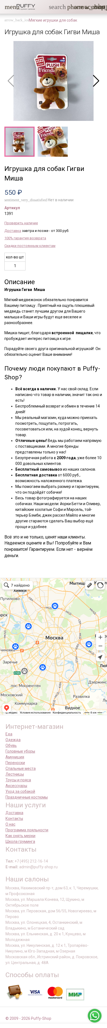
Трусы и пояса (18, 780)
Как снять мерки (20, 836)
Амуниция (14, 757)
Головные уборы (20, 751)
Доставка (12, 231)
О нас (10, 824)
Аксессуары (16, 786)
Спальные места (20, 768)
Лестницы (14, 774)
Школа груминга (20, 841)
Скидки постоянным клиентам (29, 246)
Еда (8, 734)
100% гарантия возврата (25, 238)
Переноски (15, 763)
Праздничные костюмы (26, 797)
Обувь (11, 745)
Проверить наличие (21, 223)
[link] (88, 6)
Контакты (14, 818)
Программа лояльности (26, 830)
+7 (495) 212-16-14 (31, 861)
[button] (8, 6)
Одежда (13, 740)
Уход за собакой (20, 791)
